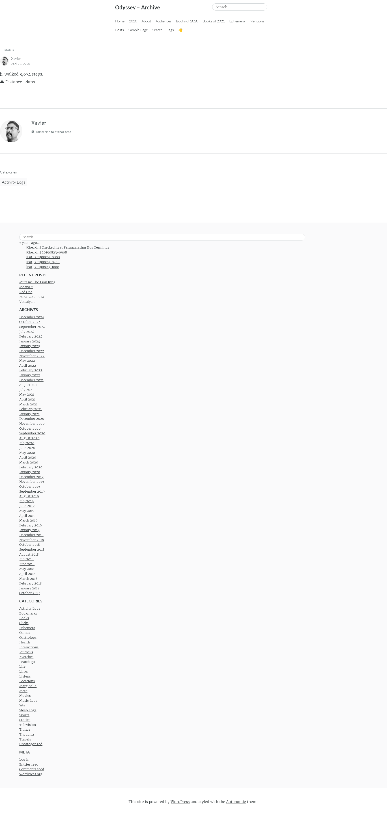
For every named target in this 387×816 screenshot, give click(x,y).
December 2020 (31, 419)
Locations (27, 681)
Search (157, 30)
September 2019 (32, 491)
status (9, 50)
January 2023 (29, 346)
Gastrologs (28, 638)
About (146, 21)
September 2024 (32, 327)
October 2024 (30, 322)
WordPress (180, 801)
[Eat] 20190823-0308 (43, 262)
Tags (170, 30)
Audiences (164, 21)
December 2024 (31, 317)
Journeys (26, 652)
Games (24, 633)
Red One (25, 292)
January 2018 (29, 588)
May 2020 (27, 453)
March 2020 (28, 462)
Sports (24, 715)
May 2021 (26, 394)
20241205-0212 (31, 297)
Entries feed (28, 764)
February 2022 (30, 370)
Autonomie (236, 801)
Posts (119, 30)
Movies (25, 696)
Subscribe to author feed (53, 132)
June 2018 (26, 564)
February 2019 (30, 525)
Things (24, 729)
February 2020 (30, 467)
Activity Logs (13, 182)
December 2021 (31, 380)
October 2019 (29, 487)
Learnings (27, 662)
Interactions (29, 647)
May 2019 (26, 511)
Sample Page (138, 30)
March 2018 (28, 579)
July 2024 (26, 332)
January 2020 (29, 472)
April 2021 (27, 399)
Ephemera (237, 21)
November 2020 (32, 424)
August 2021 (29, 385)
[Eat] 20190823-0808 (43, 257)
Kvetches (26, 657)
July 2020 (26, 443)
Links (23, 671)
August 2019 (29, 496)
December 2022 (31, 351)
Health (24, 642)
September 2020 (32, 433)
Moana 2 (26, 287)
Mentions (256, 21)
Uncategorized (30, 744)
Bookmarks (28, 613)
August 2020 (29, 438)
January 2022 (29, 375)
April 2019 (27, 516)
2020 (133, 21)
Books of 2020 (187, 21)
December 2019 (31, 477)
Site (22, 705)
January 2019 (29, 530)
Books (24, 618)
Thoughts (26, 734)
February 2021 (30, 409)
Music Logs (28, 701)
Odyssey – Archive (137, 7)
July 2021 (26, 390)
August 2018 (29, 554)
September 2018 (32, 550)
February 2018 (30, 583)
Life (22, 666)
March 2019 (28, 520)
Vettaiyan (26, 302)
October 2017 (29, 593)
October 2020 (30, 428)
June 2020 (27, 448)
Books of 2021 (214, 21)
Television (27, 725)
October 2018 (29, 545)
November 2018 (31, 540)
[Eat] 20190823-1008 (42, 267)
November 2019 (31, 482)
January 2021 (29, 414)
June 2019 (26, 506)
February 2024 (30, 336)
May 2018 (26, 569)
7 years (24, 243)
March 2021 (28, 404)
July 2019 (26, 501)
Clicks (23, 623)
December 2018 (31, 535)
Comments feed (31, 769)
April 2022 (27, 366)
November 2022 (32, 356)
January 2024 (29, 341)
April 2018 (27, 574)
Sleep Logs (27, 710)
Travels (25, 739)
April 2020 (27, 457)
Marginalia (28, 686)
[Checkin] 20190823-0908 (46, 252)
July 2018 (26, 559)
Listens (25, 676)
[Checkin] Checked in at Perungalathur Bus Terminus (67, 247)
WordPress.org (30, 774)
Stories (24, 720)
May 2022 (27, 361)
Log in (24, 760)
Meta (23, 691)
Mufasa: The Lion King (37, 282)
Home (120, 21)
